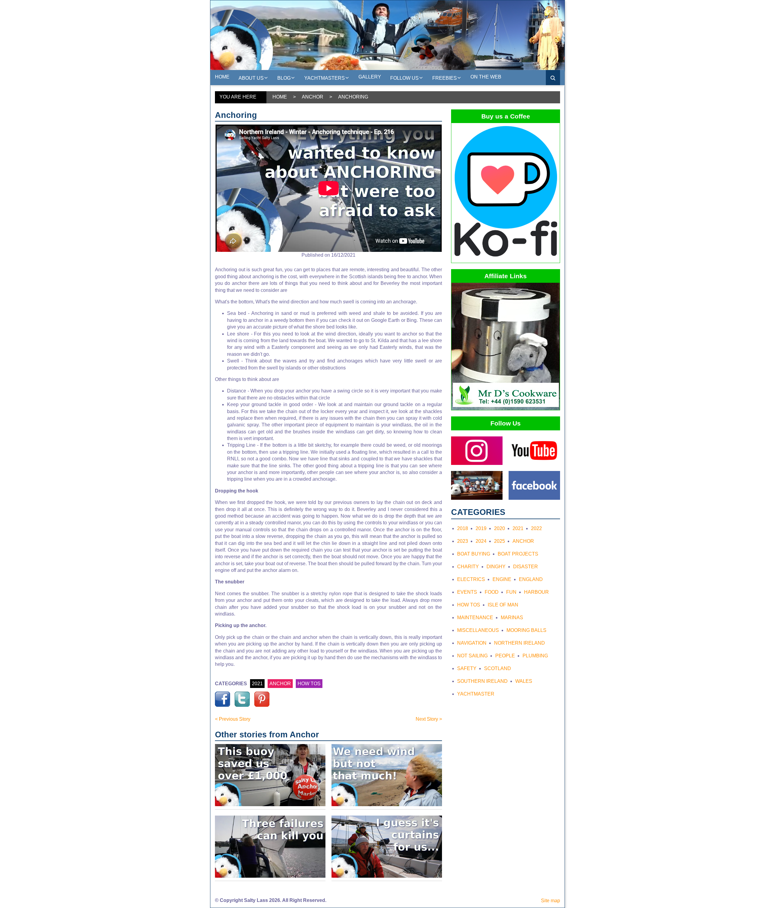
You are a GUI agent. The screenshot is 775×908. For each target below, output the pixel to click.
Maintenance (475, 617)
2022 (536, 528)
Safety (467, 668)
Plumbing (535, 655)
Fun (511, 592)
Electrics (471, 579)
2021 (257, 683)
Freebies (444, 78)
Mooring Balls (526, 630)
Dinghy (496, 566)
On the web (485, 76)
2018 (462, 528)
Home (222, 76)
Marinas (512, 617)
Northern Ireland (519, 643)
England (531, 579)
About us (251, 78)
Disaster (525, 566)
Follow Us (404, 78)
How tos (468, 604)
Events (467, 592)
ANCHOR (280, 683)
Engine (502, 579)
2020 (499, 528)
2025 (499, 541)
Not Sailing (472, 655)
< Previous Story (232, 719)
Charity (468, 566)
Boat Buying (473, 553)
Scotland (497, 668)
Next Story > (429, 719)
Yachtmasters (324, 78)
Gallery (369, 76)
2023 (462, 541)
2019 (481, 528)
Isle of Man (503, 604)
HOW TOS (309, 683)
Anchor (312, 96)
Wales (523, 681)
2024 (481, 541)
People (505, 655)
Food (492, 592)
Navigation (471, 643)
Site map (550, 900)
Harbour (536, 592)
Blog (284, 78)
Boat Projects (518, 553)
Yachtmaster (475, 693)
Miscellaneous (478, 630)
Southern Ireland (482, 681)
